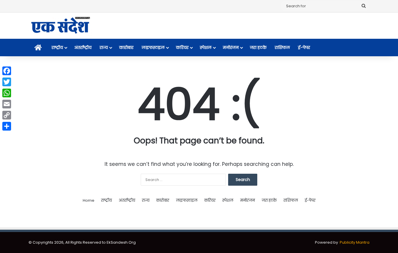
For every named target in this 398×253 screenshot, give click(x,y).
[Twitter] (6, 81)
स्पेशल (206, 47)
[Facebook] (6, 70)
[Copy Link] (6, 115)
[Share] (6, 126)
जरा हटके (258, 47)
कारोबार (126, 47)
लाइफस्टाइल (153, 47)
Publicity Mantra (354, 242)
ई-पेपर (304, 47)
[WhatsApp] (6, 93)
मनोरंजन (231, 47)
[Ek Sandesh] (60, 25)
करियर (182, 47)
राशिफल (282, 47)
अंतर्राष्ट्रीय (82, 47)
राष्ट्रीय (57, 47)
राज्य (104, 47)
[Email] (6, 104)
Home (88, 200)
